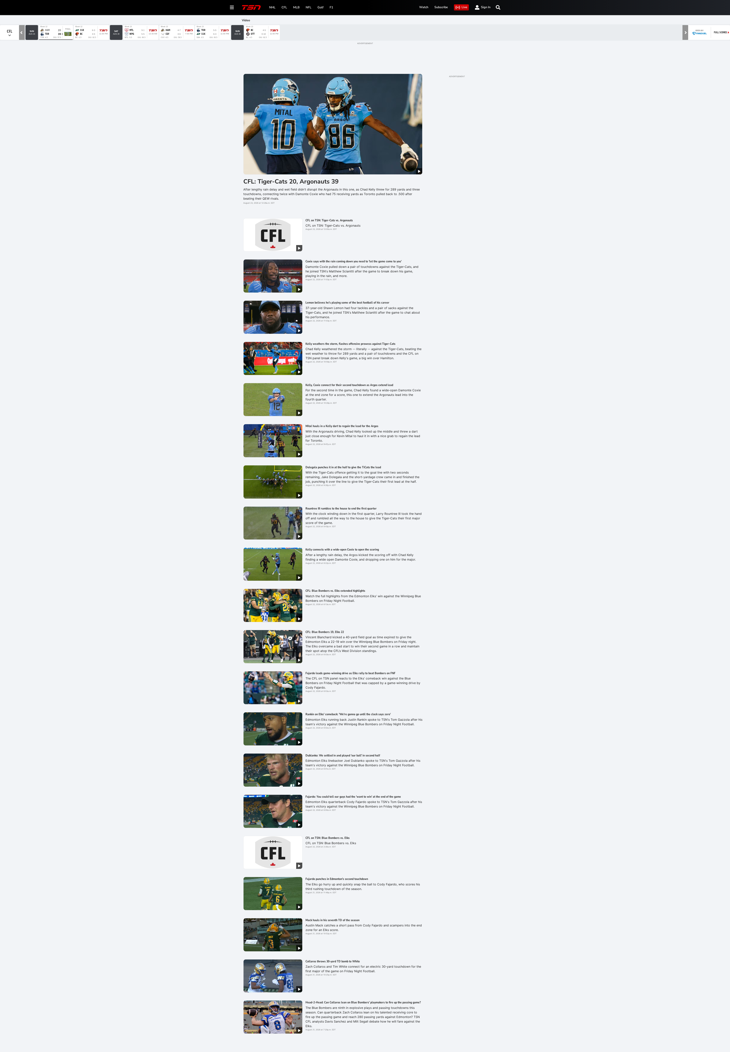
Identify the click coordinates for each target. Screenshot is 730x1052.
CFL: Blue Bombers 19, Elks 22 (324, 632)
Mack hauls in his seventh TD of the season (332, 920)
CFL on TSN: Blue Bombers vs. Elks (327, 838)
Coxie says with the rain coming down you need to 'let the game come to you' (353, 261)
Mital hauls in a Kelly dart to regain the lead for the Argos (341, 426)
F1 (331, 7)
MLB (296, 7)
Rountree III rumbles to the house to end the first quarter (341, 508)
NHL (272, 7)
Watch (423, 7)
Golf (320, 7)
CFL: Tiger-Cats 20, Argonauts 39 (291, 181)
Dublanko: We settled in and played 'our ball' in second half (342, 755)
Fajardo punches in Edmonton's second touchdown (336, 879)
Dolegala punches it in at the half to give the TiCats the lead (343, 467)
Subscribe (441, 7)
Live (464, 7)
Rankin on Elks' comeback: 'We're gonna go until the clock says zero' (348, 714)
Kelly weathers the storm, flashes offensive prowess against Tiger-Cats (350, 344)
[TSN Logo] (251, 7)
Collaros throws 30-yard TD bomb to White (332, 961)
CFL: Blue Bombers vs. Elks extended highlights (335, 591)
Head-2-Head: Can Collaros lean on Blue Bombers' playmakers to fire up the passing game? (363, 1002)
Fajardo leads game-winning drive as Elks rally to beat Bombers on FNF (350, 673)
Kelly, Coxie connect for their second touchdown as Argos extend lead (349, 385)
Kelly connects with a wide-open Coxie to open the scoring (342, 549)
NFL (308, 7)
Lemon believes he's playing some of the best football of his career (347, 303)
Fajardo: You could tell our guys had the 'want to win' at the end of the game (353, 797)
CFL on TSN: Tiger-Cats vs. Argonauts (329, 220)
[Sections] (232, 7)
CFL (284, 7)
